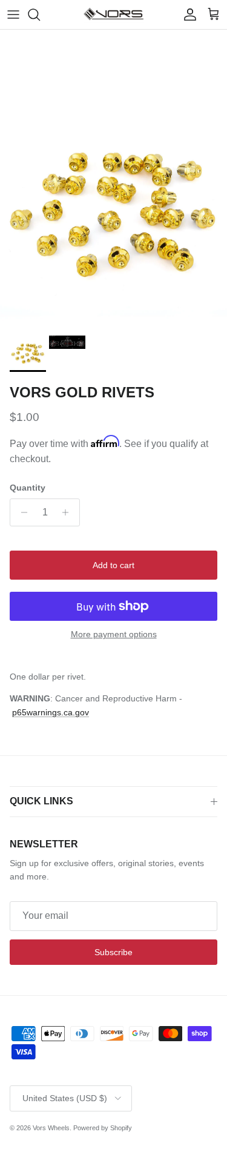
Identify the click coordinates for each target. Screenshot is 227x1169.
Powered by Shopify (102, 1127)
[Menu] (13, 14)
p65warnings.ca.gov (50, 712)
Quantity (27, 487)
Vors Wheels (51, 1127)
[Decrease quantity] (20, 512)
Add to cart (113, 565)
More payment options (114, 634)
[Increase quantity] (68, 512)
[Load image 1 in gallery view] (113, 216)
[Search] (40, 14)
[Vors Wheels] (114, 14)
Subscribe (113, 952)
